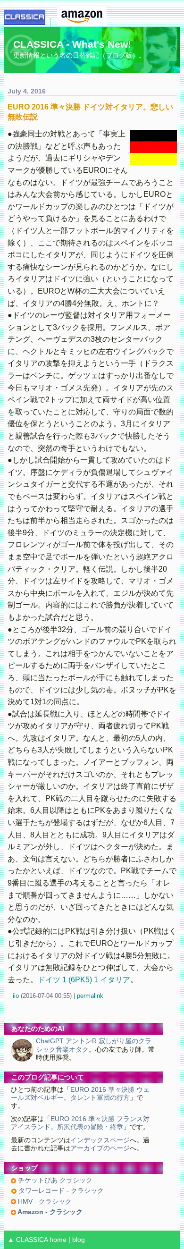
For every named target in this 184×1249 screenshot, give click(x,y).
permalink (90, 995)
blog (78, 1239)
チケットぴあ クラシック (54, 1180)
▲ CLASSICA (28, 1239)
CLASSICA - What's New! (72, 44)
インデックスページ (100, 1140)
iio (16, 995)
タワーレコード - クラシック (60, 1190)
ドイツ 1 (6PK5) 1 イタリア (84, 980)
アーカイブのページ (100, 1148)
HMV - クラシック (44, 1201)
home (58, 1239)
